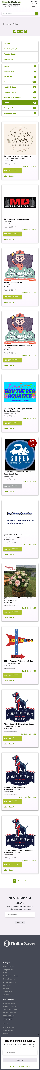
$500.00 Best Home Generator (17, 535)
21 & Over (19, 66)
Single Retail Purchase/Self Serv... (18, 472)
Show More (8, 1019)
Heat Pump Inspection (13, 282)
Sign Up (20, 922)
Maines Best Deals (10, 1013)
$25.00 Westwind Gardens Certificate (19, 598)
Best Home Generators (12, 537)
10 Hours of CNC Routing (14, 787)
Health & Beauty (19, 87)
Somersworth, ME (8, 161)
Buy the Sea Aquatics (12, 411)
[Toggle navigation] (33, 7)
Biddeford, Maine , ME (10, 413)
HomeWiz (7, 285)
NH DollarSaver (9, 1003)
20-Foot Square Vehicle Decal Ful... (18, 850)
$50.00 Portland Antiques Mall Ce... (18, 661)
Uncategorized (19, 113)
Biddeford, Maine (8, 476)
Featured (19, 82)
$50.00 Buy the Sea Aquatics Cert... (18, 409)
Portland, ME (7, 665)
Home (5, 24)
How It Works (8, 1027)
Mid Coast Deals (9, 1016)
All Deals (7, 44)
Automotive (19, 71)
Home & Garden (19, 92)
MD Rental (8, 222)
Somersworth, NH (8, 602)
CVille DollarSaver (10, 1009)
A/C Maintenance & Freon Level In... (18, 345)
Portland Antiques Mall (12, 663)
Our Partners (8, 1031)
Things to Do (19, 108)
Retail (19, 103)
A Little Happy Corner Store (14, 159)
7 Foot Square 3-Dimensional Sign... (19, 724)
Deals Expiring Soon (12, 49)
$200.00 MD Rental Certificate (16, 219)
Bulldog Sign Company (12, 726)
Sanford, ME (7, 224)
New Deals (8, 59)
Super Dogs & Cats (11, 474)
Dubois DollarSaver (10, 1006)
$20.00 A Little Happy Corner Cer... (18, 156)
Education (19, 77)
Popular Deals (10, 54)
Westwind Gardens (11, 600)
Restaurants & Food (19, 97)
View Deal (8, 176)
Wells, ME (6, 287)
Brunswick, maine (9, 539)
